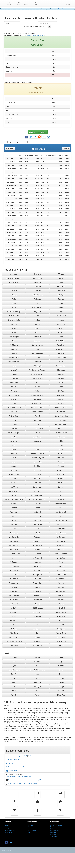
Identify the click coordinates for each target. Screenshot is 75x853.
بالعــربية (68, 4)
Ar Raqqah (14, 562)
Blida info (30, 827)
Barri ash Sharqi (61, 503)
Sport (60, 805)
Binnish (61, 499)
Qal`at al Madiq (14, 361)
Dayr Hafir (37, 482)
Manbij (61, 382)
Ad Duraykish (37, 474)
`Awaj (14, 528)
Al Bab (14, 616)
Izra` (14, 445)
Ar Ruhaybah (37, 558)
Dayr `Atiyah (13, 487)
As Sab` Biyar (61, 341)
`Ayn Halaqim (14, 274)
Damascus (37, 478)
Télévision (60, 796)
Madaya (37, 391)
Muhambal (14, 374)
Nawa (14, 366)
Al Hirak (61, 599)
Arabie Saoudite (14, 670)
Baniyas (14, 507)
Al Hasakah (37, 599)
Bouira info (30, 829)
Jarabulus (14, 441)
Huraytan (61, 453)
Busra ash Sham (37, 495)
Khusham (14, 403)
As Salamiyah (14, 336)
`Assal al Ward (37, 545)
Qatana (61, 353)
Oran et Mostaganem (24, 776)
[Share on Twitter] (31, 137)
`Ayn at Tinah (61, 516)
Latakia (61, 587)
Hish (37, 449)
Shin (37, 315)
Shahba (37, 324)
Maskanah (14, 378)
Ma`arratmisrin (14, 395)
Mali (13, 678)
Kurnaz (14, 399)
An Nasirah (37, 591)
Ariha (61, 562)
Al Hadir (61, 466)
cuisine (60, 813)
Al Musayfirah (14, 583)
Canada (37, 695)
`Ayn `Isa (37, 516)
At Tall (37, 533)
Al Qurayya (61, 570)
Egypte (61, 661)
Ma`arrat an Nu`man (37, 395)
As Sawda (61, 541)
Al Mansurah (14, 645)
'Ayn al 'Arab (61, 524)
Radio (14, 805)
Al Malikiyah (37, 587)
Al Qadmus (37, 578)
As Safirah (14, 549)
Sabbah (14, 520)
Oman (61, 670)
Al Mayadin (14, 587)
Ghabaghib (14, 470)
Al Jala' (14, 370)
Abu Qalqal (61, 629)
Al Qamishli (14, 578)
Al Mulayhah (37, 583)
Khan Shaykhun (61, 407)
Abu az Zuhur (61, 633)
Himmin (14, 453)
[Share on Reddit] (39, 137)
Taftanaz (61, 299)
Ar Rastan (61, 558)
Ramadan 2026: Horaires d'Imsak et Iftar (19, 767)
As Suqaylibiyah (37, 307)
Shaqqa (14, 324)
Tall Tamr (37, 286)
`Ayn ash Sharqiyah (61, 520)
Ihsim (14, 624)
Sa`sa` (14, 328)
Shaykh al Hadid (14, 320)
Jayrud (37, 432)
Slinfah (61, 307)
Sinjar (61, 311)
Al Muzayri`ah (61, 366)
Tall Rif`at (14, 290)
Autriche (61, 690)
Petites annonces (10, 830)
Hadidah (37, 466)
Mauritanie (37, 661)
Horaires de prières (13, 759)
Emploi (52, 827)
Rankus (14, 349)
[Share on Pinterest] (48, 137)
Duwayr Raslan (14, 474)
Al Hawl (61, 595)
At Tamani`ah (14, 533)
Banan (37, 507)
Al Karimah (14, 420)
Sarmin (37, 328)
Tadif (37, 303)
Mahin (61, 386)
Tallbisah (37, 299)
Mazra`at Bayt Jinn (37, 374)
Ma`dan (14, 391)
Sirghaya (37, 311)
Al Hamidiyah (37, 604)
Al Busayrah (14, 612)
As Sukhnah (61, 537)
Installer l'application (38, 132)
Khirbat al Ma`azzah (14, 407)
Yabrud (61, 278)
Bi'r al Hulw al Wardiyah (37, 499)
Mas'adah (61, 378)
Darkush (61, 487)
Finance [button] (18, 4)
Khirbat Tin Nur (37, 403)
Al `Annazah (37, 620)
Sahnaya (37, 336)
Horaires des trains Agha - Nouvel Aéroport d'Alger (22, 783)
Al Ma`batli (61, 391)
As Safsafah (61, 545)
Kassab (37, 416)
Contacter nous (9, 832)
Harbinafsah (61, 457)
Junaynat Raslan (61, 424)
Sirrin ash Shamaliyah (14, 311)
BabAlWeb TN (54, 834)
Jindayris (37, 441)
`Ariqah (61, 274)
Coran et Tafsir (12, 763)
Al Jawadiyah (61, 591)
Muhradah (61, 370)
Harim (14, 457)
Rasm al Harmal (37, 345)
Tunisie (37, 657)
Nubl (61, 361)
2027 (29, 756)
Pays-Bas (61, 682)
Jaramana (61, 437)
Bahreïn (14, 674)
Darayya (37, 491)
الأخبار (37, 796)
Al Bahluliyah (61, 612)
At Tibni (37, 528)
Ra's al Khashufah (61, 416)
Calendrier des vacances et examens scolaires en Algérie (24, 780)
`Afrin (37, 624)
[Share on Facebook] (26, 137)
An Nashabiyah (14, 566)
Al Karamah (37, 274)
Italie (14, 690)
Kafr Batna (37, 424)
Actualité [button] (9, 4)
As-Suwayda (14, 537)
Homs (61, 449)
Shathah (37, 320)
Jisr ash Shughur (14, 432)
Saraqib (61, 328)
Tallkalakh (37, 290)
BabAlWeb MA (54, 830)
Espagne (37, 686)
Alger (7, 776)
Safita (61, 336)
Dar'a (61, 491)
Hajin (37, 633)
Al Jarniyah (37, 437)
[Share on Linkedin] (35, 137)
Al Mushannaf (61, 578)
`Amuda (61, 566)
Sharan (61, 320)
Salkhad (61, 332)
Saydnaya (61, 324)
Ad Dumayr (61, 474)
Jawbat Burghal (61, 432)
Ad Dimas (61, 624)
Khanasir (14, 411)
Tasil (61, 282)
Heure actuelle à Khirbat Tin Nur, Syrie (34, 35)
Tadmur (14, 303)
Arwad (14, 558)
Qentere (61, 645)
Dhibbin (61, 478)
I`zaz (14, 516)
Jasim (37, 357)
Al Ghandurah (14, 416)
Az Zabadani (61, 512)
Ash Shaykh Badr (14, 553)
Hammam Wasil (37, 462)
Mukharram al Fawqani (37, 370)
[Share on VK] (44, 137)
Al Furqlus (37, 470)
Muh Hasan (37, 278)
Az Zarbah (37, 512)
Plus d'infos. (61, 9)
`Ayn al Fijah (13, 524)
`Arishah (37, 637)
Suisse (14, 686)
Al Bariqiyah (37, 612)
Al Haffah (14, 608)
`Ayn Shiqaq (37, 520)
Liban (37, 665)
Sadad (14, 341)
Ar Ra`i (14, 437)
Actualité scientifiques (56, 825)
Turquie (14, 695)
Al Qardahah (61, 574)
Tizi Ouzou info (31, 830)
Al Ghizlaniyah (37, 608)
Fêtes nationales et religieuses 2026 (16, 756)
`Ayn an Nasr (61, 637)
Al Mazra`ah (37, 541)
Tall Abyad (61, 295)
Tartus (14, 286)
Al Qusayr (37, 570)
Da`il (14, 495)
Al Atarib (37, 616)
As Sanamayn (14, 545)
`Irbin (37, 445)
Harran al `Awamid (37, 453)
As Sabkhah (37, 549)
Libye (61, 657)
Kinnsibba (37, 399)
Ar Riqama (14, 345)
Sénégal (61, 678)
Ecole (52, 829)
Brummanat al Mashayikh (14, 499)
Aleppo (14, 466)
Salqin (37, 332)
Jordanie (61, 665)
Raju (37, 349)
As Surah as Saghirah (14, 278)
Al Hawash (14, 599)
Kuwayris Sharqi (61, 395)
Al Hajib (61, 604)
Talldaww (14, 295)
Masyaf (61, 374)
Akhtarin (61, 620)
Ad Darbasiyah (14, 491)
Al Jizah (61, 428)
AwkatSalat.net (54, 836)
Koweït (61, 674)
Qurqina (14, 353)
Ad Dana (14, 629)
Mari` (37, 382)
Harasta (14, 462)
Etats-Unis (61, 695)
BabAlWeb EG (54, 832)
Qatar (37, 674)
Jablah (61, 441)
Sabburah (37, 341)
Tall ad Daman (37, 295)
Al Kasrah (37, 641)
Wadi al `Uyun (14, 282)
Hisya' (14, 449)
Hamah (61, 462)
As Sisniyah (14, 541)
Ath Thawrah (61, 533)
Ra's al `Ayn (61, 345)
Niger (37, 678)
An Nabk (37, 566)
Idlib (61, 445)
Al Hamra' (14, 604)
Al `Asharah (61, 616)
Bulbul (61, 495)
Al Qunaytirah (14, 574)
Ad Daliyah (37, 629)
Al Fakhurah (61, 470)
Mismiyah (61, 583)
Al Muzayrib (37, 366)
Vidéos (38, 805)
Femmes (37, 813)
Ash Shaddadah (61, 553)
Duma (14, 478)
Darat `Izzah (37, 487)
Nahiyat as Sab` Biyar (14, 641)
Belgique (37, 682)
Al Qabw (61, 403)
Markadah (14, 382)
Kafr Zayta (37, 420)
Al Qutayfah (14, 570)
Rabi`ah (61, 399)
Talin (14, 299)
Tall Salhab (61, 286)
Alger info (30, 832)
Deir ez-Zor (61, 482)
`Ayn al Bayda (37, 524)
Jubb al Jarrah (37, 428)
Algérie (14, 657)
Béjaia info (30, 825)
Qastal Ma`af (14, 357)
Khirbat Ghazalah (37, 407)
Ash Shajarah (37, 553)
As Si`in (61, 549)
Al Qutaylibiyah (61, 349)
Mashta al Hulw (37, 378)
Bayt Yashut (37, 645)
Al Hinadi (37, 595)
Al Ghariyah (61, 608)
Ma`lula (14, 386)
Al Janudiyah (14, 595)
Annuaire (7, 829)
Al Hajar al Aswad (61, 641)
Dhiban (14, 482)
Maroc (14, 661)
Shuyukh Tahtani (14, 315)
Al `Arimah (14, 620)
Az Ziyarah (14, 512)
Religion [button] (26, 4)
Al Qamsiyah (61, 357)
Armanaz (37, 562)
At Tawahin (61, 528)
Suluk (14, 332)
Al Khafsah (61, 411)
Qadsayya (37, 361)
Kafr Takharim (61, 420)
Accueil (7, 825)
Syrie (14, 665)
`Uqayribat (37, 282)
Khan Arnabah (37, 411)
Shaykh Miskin (61, 315)
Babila (61, 507)
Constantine (13, 776)
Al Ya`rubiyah (14, 637)
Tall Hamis (61, 290)
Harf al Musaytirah (37, 457)
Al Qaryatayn (37, 574)
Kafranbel (13, 424)
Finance (14, 813)
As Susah (37, 537)
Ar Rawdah (37, 503)
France (13, 682)
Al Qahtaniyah (37, 353)
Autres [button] (35, 4)
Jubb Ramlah (14, 428)
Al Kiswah (14, 591)
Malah (37, 386)
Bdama (14, 503)
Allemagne (37, 690)
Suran (61, 303)
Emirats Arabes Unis (37, 670)
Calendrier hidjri (12, 771)
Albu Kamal (14, 633)
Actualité (14, 796)
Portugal (61, 686)
